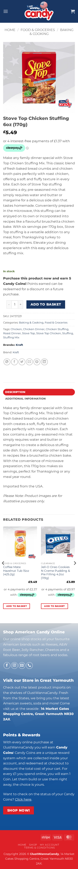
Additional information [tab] (25, 398)
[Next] (74, 571)
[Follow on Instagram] (14, 665)
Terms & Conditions (39, 847)
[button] (5, 11)
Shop (33, 844)
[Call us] (29, 665)
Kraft (19, 344)
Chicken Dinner (34, 329)
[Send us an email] (22, 665)
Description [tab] (15, 392)
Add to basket (46, 304)
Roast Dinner (12, 333)
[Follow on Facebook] (7, 665)
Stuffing (67, 333)
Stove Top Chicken (48, 333)
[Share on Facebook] (14, 361)
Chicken (16, 329)
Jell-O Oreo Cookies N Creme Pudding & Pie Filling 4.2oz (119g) (55, 572)
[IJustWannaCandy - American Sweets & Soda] (39, 11)
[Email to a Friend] (29, 361)
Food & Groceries (38, 30)
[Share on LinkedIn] (44, 361)
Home (10, 30)
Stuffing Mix (11, 337)
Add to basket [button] (16, 606)
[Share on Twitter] (22, 361)
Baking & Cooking (31, 322)
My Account (49, 844)
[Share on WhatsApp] (7, 361)
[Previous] (3, 571)
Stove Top (28, 333)
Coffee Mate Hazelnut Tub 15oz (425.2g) (16, 570)
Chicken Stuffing (57, 329)
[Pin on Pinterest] (36, 361)
